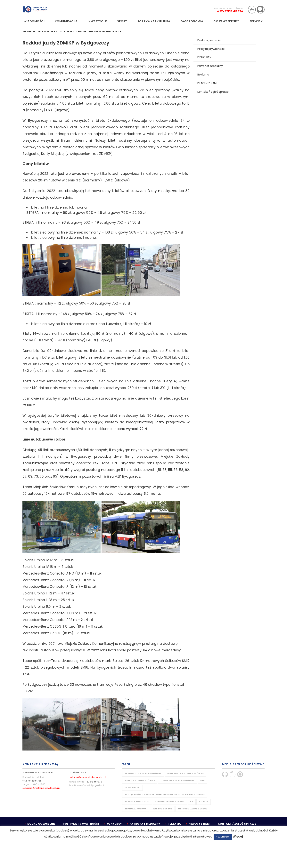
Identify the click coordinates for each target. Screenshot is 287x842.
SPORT (122, 21)
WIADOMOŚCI (34, 21)
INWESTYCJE (97, 21)
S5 (191, 801)
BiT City (203, 801)
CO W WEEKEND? (226, 21)
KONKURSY (204, 57)
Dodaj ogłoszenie (209, 40)
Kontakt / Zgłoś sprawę (213, 92)
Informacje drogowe (252, 9)
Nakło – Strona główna (140, 780)
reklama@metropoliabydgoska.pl (87, 777)
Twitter (232, 774)
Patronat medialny (210, 66)
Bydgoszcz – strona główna (143, 773)
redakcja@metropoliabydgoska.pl (41, 788)
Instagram (240, 774)
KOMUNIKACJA (66, 21)
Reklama (203, 74)
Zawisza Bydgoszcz (137, 801)
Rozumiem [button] (223, 836)
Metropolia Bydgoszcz (192, 808)
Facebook (225, 774)
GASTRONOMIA (191, 21)
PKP (202, 780)
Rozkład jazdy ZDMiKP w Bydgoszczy (93, 31)
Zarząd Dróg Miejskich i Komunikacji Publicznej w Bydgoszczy (165, 794)
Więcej (238, 836)
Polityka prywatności (211, 49)
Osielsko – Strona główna (177, 780)
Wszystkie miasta (230, 11)
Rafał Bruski (132, 787)
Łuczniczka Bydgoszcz (169, 801)
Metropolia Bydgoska (34, 9)
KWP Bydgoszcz (162, 808)
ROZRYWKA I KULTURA (153, 21)
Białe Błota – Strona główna (185, 773)
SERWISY (256, 21)
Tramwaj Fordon (136, 808)
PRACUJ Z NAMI (207, 83)
